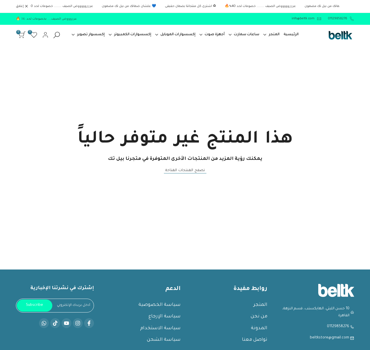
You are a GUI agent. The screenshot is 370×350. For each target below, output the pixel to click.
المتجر (260, 305)
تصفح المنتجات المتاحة (185, 171)
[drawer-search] (56, 35)
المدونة (259, 328)
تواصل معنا (254, 339)
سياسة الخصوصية (159, 305)
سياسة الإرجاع (165, 316)
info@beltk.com (303, 18)
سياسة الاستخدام (160, 328)
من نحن (259, 316)
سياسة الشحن (164, 339)
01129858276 (337, 18)
